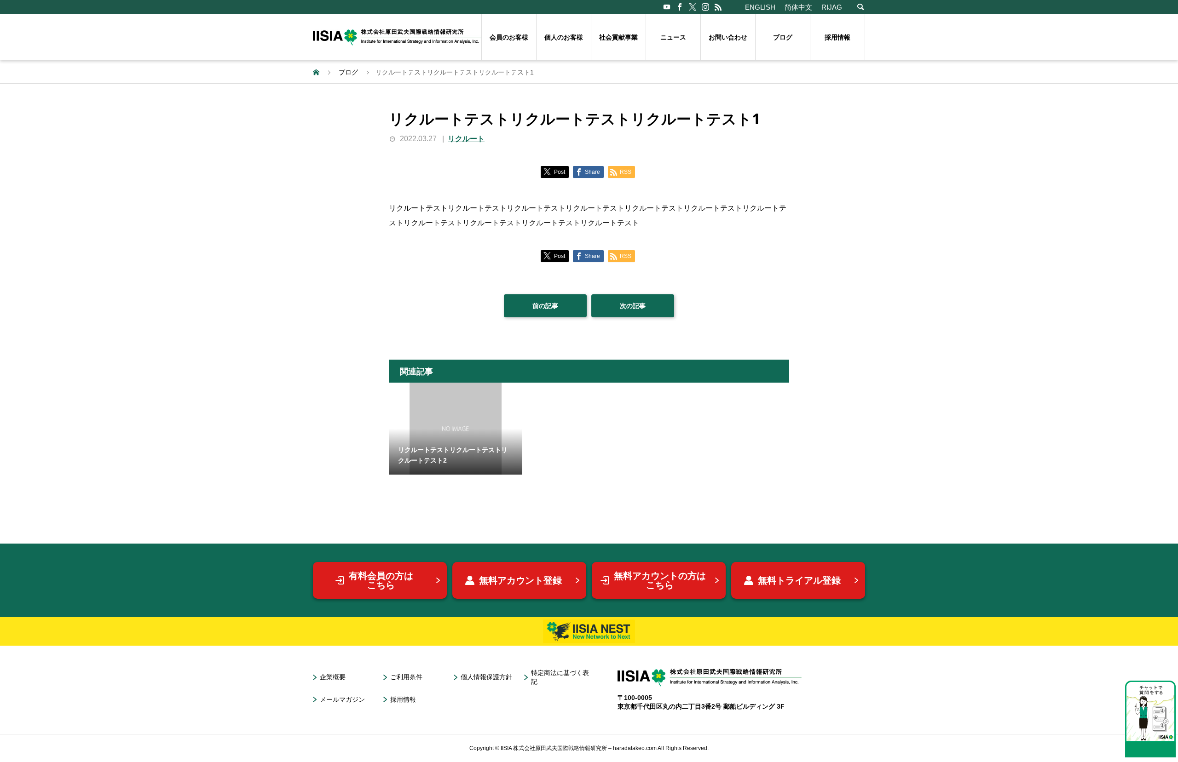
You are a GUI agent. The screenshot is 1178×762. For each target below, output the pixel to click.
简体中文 (798, 7)
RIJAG (831, 7)
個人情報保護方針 (486, 677)
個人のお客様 (563, 37)
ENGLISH (760, 7)
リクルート (466, 139)
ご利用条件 (406, 677)
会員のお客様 (509, 37)
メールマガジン (342, 699)
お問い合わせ (728, 37)
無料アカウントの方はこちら (660, 580)
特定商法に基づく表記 (560, 677)
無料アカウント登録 (520, 580)
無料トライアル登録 (799, 580)
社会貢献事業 (618, 37)
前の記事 (545, 305)
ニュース (673, 37)
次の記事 (633, 305)
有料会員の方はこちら (381, 580)
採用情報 (837, 37)
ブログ (782, 37)
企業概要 (333, 677)
